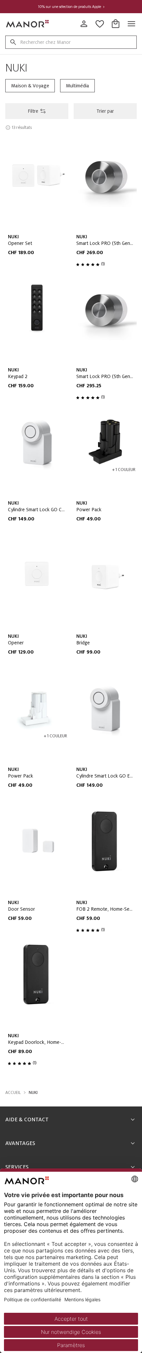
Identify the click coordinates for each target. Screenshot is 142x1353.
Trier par (105, 111)
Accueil (13, 1092)
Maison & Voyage (30, 85)
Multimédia (77, 85)
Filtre (33, 111)
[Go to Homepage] (27, 23)
